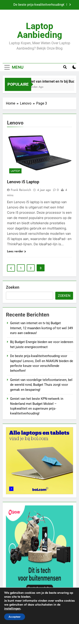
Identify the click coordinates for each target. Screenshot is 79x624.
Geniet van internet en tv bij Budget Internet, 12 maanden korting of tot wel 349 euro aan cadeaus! (41, 328)
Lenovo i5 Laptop (23, 181)
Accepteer (15, 617)
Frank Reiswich (21, 190)
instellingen (12, 609)
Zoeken (12, 287)
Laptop (15, 171)
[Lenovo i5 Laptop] (39, 154)
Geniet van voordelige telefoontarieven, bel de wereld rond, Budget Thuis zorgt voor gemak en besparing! (41, 385)
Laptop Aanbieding (39, 30)
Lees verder (15, 251)
